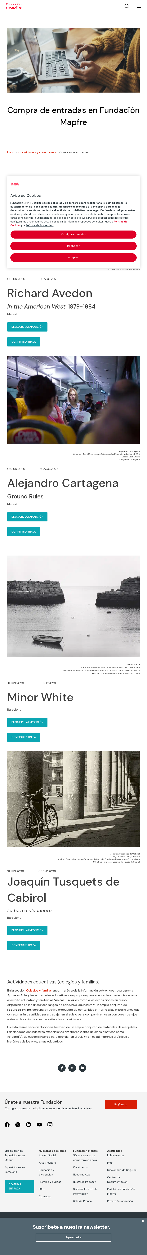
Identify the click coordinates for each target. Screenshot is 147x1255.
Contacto (45, 1196)
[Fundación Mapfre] (13, 6)
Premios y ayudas (50, 1182)
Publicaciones (115, 1155)
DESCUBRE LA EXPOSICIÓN (27, 326)
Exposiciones (14, 1150)
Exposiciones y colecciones (37, 152)
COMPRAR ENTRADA (23, 341)
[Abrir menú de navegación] (136, 6)
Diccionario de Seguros (121, 1170)
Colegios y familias (39, 990)
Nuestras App (81, 1174)
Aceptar (73, 257)
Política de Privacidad (39, 225)
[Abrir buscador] (126, 6)
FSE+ (42, 1189)
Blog (110, 1162)
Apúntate (73, 1237)
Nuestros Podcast (84, 1182)
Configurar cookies (73, 234)
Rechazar (73, 246)
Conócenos (80, 1167)
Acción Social (47, 1155)
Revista (120, 1201)
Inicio (10, 152)
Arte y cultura (47, 1162)
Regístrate (120, 1104)
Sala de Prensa (82, 1201)
